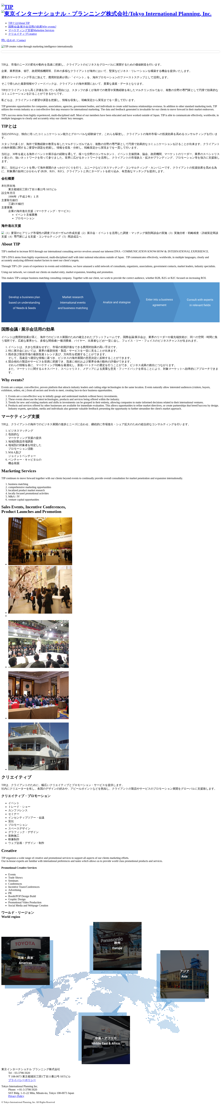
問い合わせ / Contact (13, 40)
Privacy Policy (16, 1096)
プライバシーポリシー (22, 1080)
